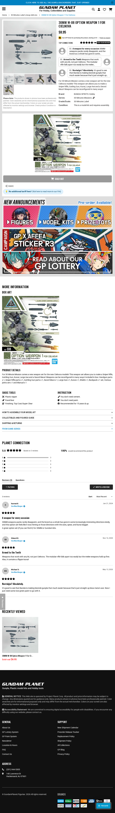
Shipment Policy (64, 741)
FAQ (4, 750)
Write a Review (103, 488)
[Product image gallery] (29, 47)
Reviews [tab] (7, 480)
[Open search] (93, 9)
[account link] (99, 10)
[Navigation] (4, 8)
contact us (36, 712)
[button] (111, 9)
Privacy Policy (64, 754)
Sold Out (59, 179)
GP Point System (9, 736)
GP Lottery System (10, 732)
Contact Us (7, 754)
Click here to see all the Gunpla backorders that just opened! (57, 2)
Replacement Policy (66, 736)
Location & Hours (9, 745)
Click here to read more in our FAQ (46, 191)
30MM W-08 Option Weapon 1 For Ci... (17, 656)
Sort (90, 497)
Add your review (103, 42)
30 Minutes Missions (83, 98)
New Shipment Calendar (68, 727)
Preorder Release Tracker (68, 732)
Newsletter (7, 741)
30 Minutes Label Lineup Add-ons (24, 15)
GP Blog (61, 750)
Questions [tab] (20, 480)
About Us (6, 727)
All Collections (64, 745)
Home (4, 15)
